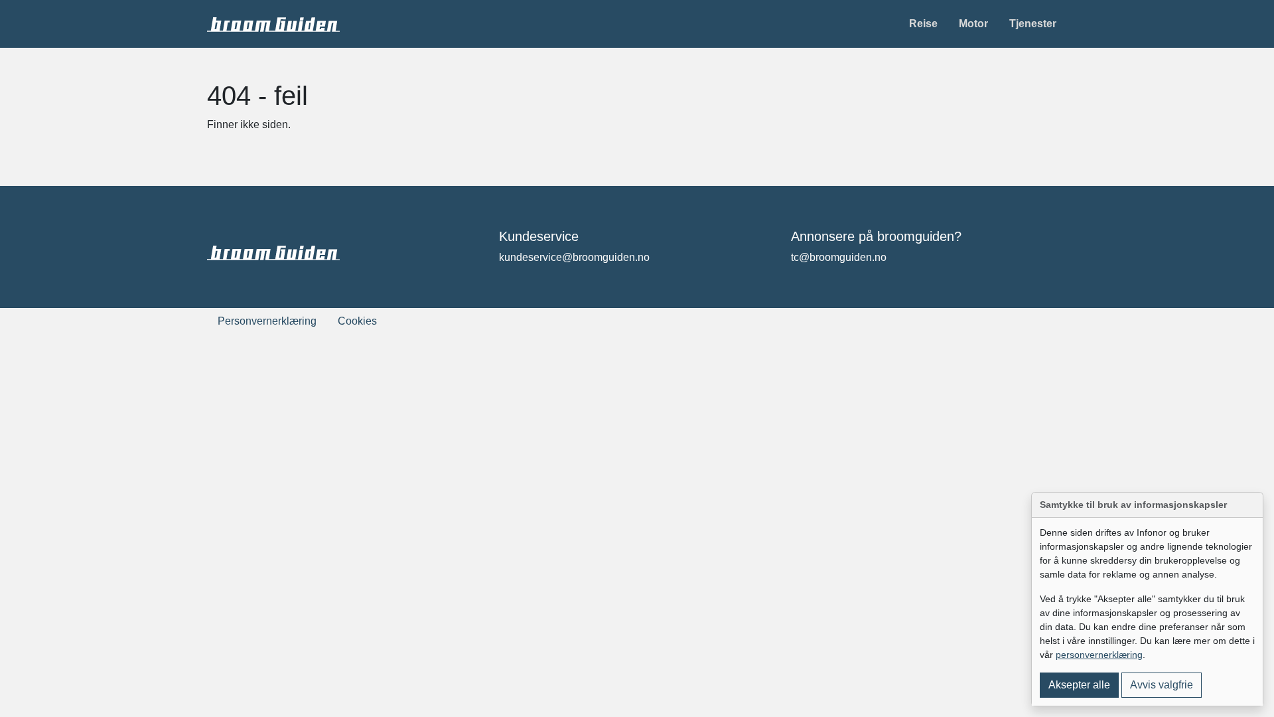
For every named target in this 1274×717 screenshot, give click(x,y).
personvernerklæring (1099, 654)
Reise (923, 23)
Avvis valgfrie (1161, 684)
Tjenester (1032, 23)
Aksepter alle (1079, 684)
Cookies (357, 321)
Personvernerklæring (267, 321)
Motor (973, 23)
